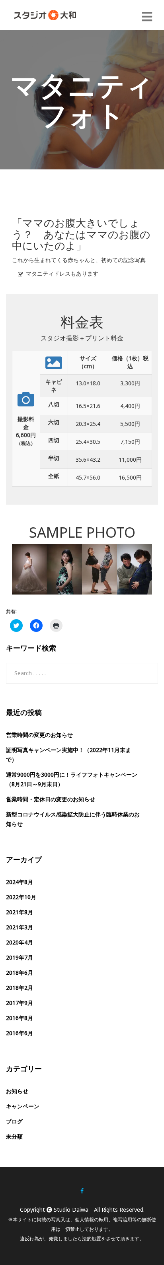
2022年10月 (21, 897)
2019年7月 (19, 957)
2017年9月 (19, 1003)
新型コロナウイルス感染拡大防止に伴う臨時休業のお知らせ (73, 819)
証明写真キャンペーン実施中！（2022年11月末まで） (68, 754)
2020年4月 (19, 942)
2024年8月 (19, 882)
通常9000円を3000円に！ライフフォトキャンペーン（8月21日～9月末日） (71, 779)
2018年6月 (19, 972)
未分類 (14, 1136)
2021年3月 (19, 927)
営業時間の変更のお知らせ (39, 734)
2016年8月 (19, 1018)
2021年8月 (19, 912)
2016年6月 (19, 1033)
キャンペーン (22, 1106)
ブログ (14, 1121)
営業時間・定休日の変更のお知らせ (50, 799)
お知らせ (17, 1091)
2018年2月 (19, 987)
